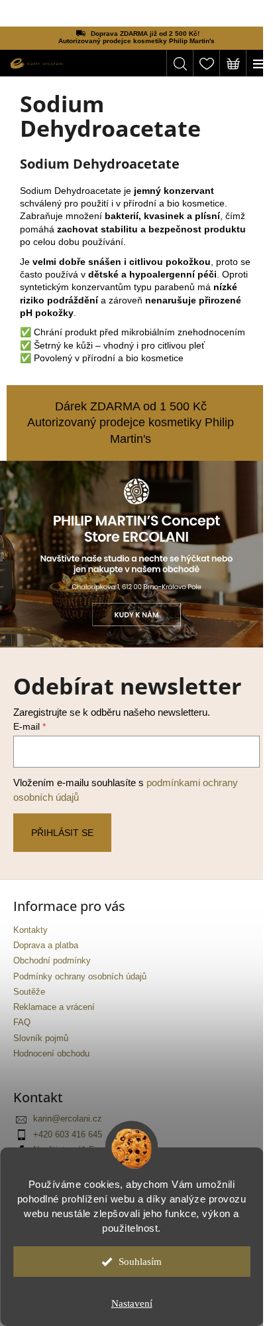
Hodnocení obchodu (51, 1053)
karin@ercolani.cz (67, 1118)
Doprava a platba (45, 945)
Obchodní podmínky (52, 960)
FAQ (21, 1022)
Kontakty (30, 930)
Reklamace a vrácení (54, 1007)
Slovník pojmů (40, 1038)
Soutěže (29, 992)
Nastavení (131, 1303)
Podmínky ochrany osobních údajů (79, 976)
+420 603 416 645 (67, 1134)
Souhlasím (140, 1261)
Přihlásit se (62, 832)
